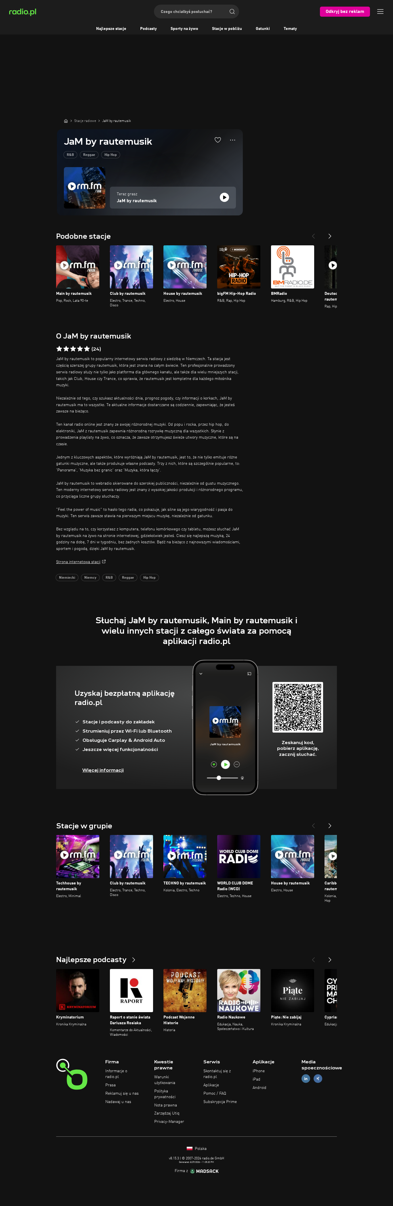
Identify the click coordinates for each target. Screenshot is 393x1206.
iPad (256, 1079)
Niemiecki (67, 578)
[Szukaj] (232, 11)
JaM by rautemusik (137, 201)
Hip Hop (110, 155)
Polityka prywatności (164, 1094)
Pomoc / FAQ (214, 1094)
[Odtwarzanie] (224, 197)
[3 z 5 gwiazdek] (73, 348)
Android (259, 1088)
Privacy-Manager (169, 1122)
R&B (70, 155)
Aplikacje (211, 1085)
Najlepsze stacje (111, 29)
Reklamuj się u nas (122, 1094)
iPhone (259, 1071)
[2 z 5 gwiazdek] (66, 348)
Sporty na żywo (184, 29)
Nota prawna (165, 1105)
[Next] (330, 234)
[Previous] (313, 234)
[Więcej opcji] (232, 140)
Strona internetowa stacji (78, 562)
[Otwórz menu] (380, 11)
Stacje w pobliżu (227, 29)
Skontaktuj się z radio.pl (217, 1074)
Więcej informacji (103, 770)
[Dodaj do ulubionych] (217, 139)
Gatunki (263, 29)
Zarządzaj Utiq (167, 1113)
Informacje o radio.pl (116, 1074)
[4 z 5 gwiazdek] (80, 348)
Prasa (110, 1085)
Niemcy (90, 578)
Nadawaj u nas (118, 1102)
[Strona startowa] (66, 121)
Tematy (290, 29)
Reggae (89, 155)
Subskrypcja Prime (220, 1102)
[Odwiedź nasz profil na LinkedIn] (306, 1079)
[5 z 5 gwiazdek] (86, 348)
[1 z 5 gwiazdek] (59, 348)
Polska (200, 1149)
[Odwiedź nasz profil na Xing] (318, 1079)
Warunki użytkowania (164, 1080)
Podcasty (148, 29)
